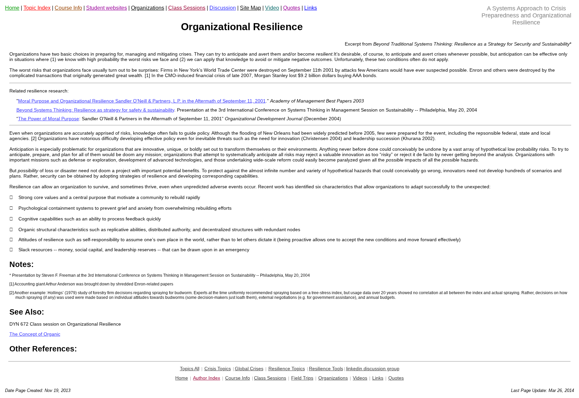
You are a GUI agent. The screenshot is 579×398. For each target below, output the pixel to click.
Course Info (68, 8)
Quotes (291, 8)
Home (12, 8)
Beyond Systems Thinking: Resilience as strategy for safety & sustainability (95, 110)
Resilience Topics (286, 368)
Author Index (206, 378)
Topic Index (37, 8)
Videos (360, 378)
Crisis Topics (217, 368)
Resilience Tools (326, 368)
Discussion (222, 8)
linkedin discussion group (372, 368)
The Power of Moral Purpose (48, 118)
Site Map (250, 8)
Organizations (147, 8)
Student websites (106, 8)
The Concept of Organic (34, 334)
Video (272, 8)
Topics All (189, 368)
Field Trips (302, 378)
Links (310, 8)
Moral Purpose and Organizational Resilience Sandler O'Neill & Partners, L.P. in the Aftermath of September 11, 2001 (142, 101)
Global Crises (249, 368)
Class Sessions (186, 8)
